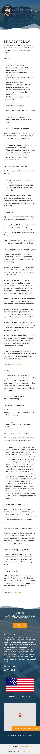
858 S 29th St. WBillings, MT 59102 (10, 670)
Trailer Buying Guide (25, 728)
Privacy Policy (28, 752)
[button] (21, 715)
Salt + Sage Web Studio (26, 746)
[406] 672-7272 (20, 625)
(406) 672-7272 (17, 364)
